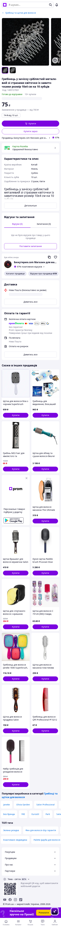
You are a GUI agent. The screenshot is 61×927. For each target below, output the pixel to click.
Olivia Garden (23, 804)
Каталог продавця (15, 273)
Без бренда (9, 814)
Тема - (14, 879)
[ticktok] (21, 899)
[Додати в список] (55, 60)
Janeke (6, 804)
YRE (23, 814)
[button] (30, 124)
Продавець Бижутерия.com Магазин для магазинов (25, 137)
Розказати (44, 912)
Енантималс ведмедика (15, 839)
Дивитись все (30, 301)
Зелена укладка (11, 830)
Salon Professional (45, 804)
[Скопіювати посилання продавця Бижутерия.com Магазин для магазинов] (49, 257)
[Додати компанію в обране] (55, 257)
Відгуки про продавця (43, 273)
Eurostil (35, 814)
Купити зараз (30, 131)
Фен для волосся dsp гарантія (40, 830)
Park (48, 814)
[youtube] (5, 899)
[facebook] (10, 899)
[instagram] (15, 899)
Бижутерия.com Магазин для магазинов (35, 262)
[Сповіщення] (56, 4)
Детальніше (30, 205)
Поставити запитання (30, 246)
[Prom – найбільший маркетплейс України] (5, 5)
